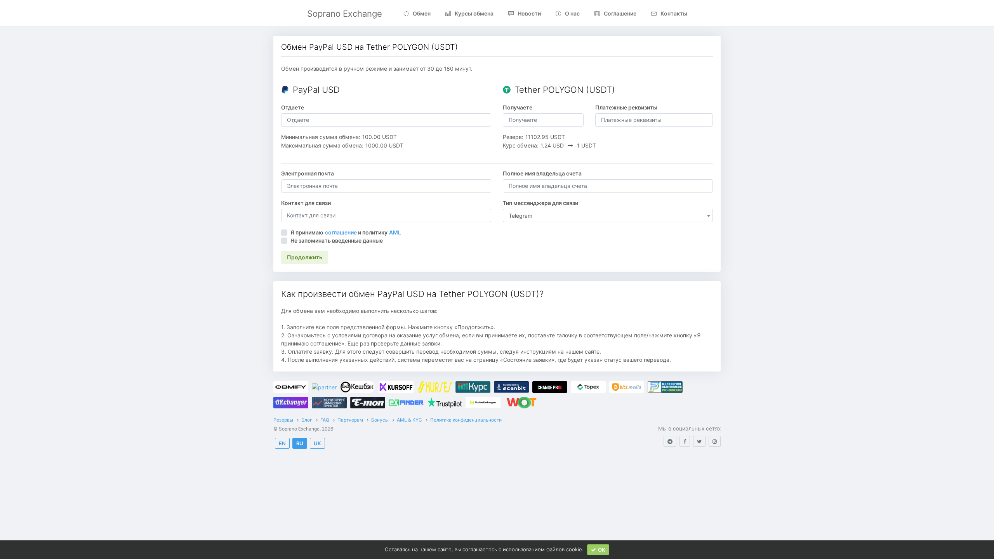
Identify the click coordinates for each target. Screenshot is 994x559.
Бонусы (380, 420)
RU (299, 443)
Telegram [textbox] (520, 215)
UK (317, 443)
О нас (572, 13)
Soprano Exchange (344, 14)
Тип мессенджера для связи (540, 203)
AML (395, 232)
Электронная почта (307, 173)
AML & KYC (409, 420)
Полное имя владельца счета (542, 173)
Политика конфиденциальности (466, 420)
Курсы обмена (474, 13)
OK (601, 550)
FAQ (324, 420)
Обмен (422, 13)
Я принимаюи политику (345, 232)
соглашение (341, 232)
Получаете (517, 107)
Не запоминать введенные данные (336, 240)
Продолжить (304, 257)
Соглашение (620, 13)
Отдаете (292, 107)
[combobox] (608, 215)
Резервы (283, 420)
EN (282, 443)
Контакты (673, 13)
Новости (529, 13)
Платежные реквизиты (626, 107)
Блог (306, 420)
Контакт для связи (306, 203)
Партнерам (350, 420)
